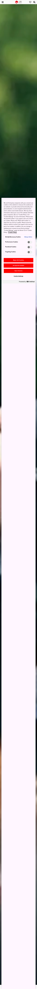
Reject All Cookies (18, 260)
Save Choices (19, 271)
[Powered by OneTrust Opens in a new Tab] (27, 282)
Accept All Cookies (18, 265)
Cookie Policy (12, 232)
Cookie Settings (18, 276)
